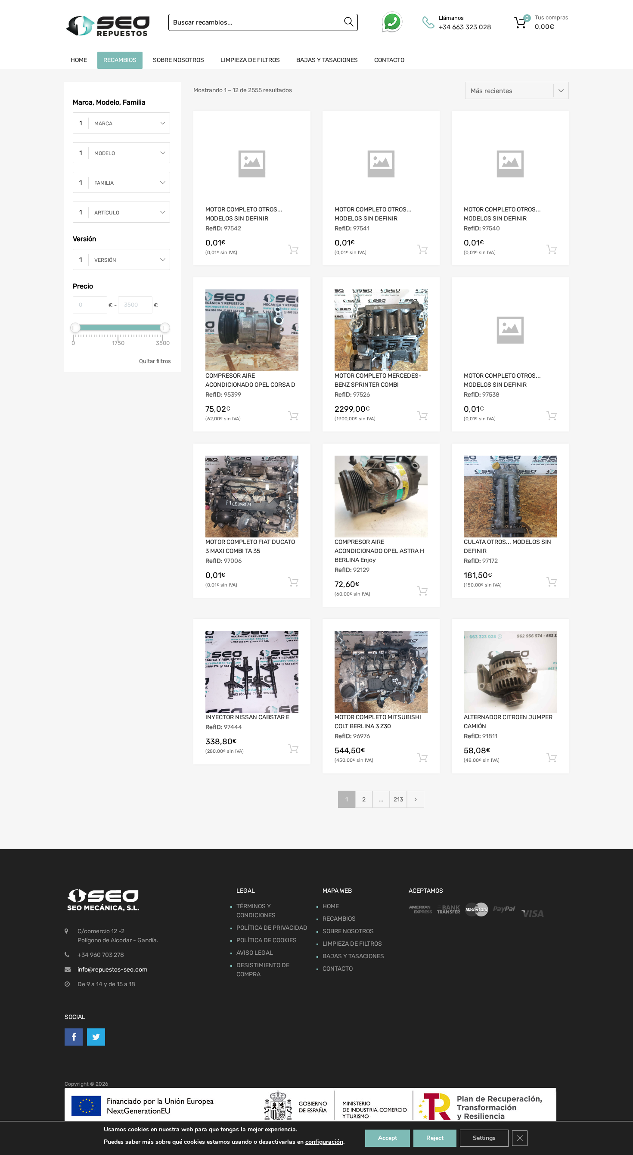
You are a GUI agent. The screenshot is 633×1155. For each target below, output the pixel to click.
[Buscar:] (263, 22)
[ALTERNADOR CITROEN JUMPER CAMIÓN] (510, 671)
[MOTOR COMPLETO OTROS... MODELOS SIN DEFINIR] (251, 164)
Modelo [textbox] (104, 153)
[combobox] (121, 123)
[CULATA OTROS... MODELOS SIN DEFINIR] (510, 496)
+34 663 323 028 (460, 27)
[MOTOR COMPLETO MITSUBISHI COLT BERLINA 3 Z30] (381, 672)
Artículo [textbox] (106, 213)
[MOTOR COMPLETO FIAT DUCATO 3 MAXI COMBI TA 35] (251, 496)
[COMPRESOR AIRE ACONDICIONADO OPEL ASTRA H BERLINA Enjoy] (381, 497)
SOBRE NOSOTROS (178, 60)
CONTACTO (389, 60)
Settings (484, 1138)
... (381, 799)
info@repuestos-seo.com (112, 969)
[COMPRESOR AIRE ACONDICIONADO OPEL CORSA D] (251, 330)
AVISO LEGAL (254, 952)
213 (398, 799)
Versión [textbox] (105, 260)
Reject (435, 1138)
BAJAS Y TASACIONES (327, 60)
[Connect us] (74, 1037)
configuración (324, 1142)
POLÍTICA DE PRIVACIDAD (271, 927)
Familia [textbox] (104, 183)
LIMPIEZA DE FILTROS (250, 60)
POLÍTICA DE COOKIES (266, 940)
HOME (79, 60)
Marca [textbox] (103, 124)
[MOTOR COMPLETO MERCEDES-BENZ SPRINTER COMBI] (381, 330)
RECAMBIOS (120, 60)
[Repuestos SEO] (108, 26)
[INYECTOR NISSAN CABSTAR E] (251, 672)
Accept (387, 1138)
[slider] (75, 328)
